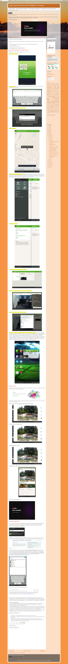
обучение (57, 94)
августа (50, 140)
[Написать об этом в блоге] (22, 622)
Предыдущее (42, 650)
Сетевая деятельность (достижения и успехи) (48, 8)
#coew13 (48, 83)
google (52, 109)
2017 (49, 128)
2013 (49, 133)
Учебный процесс (54, 105)
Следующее (11, 650)
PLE (56, 110)
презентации (54, 97)
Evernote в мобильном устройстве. (52, 143)
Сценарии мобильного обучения (54, 155)
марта (50, 163)
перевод (50, 96)
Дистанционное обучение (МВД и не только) (26, 5)
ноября (50, 136)
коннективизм (49, 90)
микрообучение (49, 92)
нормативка (49, 94)
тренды (49, 105)
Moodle (51, 110)
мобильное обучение (50, 93)
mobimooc (56, 109)
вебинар (52, 84)
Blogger (49, 660)
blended (54, 106)
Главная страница (12, 8)
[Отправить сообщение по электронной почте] (19, 622)
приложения (49, 98)
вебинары (56, 84)
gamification (48, 109)
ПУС (50, 99)
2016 (49, 129)
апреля (50, 162)
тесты (53, 104)
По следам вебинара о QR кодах (54, 141)
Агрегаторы (48, 84)
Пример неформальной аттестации (52, 145)
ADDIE (51, 106)
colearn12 (48, 107)
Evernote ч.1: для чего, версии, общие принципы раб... (53, 148)
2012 (49, 134)
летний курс (54, 91)
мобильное (55, 92)
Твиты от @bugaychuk (50, 74)
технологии (57, 104)
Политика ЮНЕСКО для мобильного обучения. (52, 150)
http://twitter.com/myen (17, 524)
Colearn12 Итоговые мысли (53, 151)
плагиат (56, 96)
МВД (57, 91)
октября (50, 137)
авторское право (54, 83)
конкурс (56, 89)
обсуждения (53, 94)
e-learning (56, 107)
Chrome (57, 106)
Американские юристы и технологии (52, 157)
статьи (55, 102)
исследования (55, 87)
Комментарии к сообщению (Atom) (19, 652)
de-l (52, 107)
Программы (56, 98)
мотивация (57, 93)
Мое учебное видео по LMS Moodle (21, 8)
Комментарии (50, 79)
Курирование (49, 91)
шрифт (48, 106)
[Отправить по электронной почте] (21, 622)
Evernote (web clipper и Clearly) (53, 146)
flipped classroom (54, 108)
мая (49, 161)
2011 (49, 167)
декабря (50, 135)
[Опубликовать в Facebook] (23, 622)
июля (50, 158)
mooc (48, 110)
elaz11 (48, 108)
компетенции (49, 89)
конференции (55, 90)
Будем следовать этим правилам (34, 8)
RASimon (43, 660)
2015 (49, 130)
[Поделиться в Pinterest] (24, 622)
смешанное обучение (55, 99)
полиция (48, 97)
